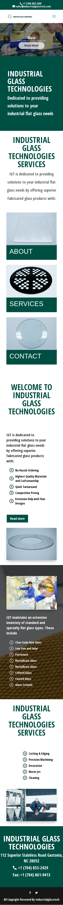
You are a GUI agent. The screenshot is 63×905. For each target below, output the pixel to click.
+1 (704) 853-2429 (33, 867)
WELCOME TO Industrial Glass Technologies (31, 400)
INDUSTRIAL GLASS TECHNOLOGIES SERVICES (31, 153)
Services (26, 303)
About (21, 251)
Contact (25, 356)
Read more (17, 518)
